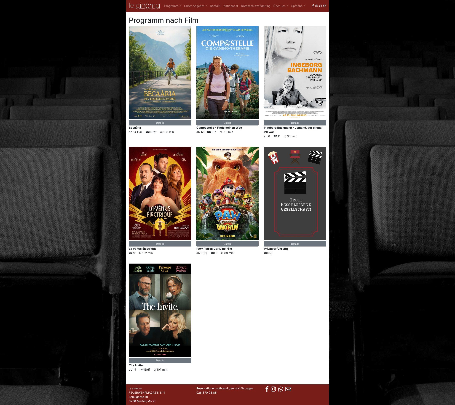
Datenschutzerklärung (256, 6)
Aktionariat (230, 6)
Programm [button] (171, 6)
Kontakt (215, 6)
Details (160, 122)
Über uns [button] (279, 6)
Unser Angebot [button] (194, 6)
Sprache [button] (297, 6)
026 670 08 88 (206, 392)
